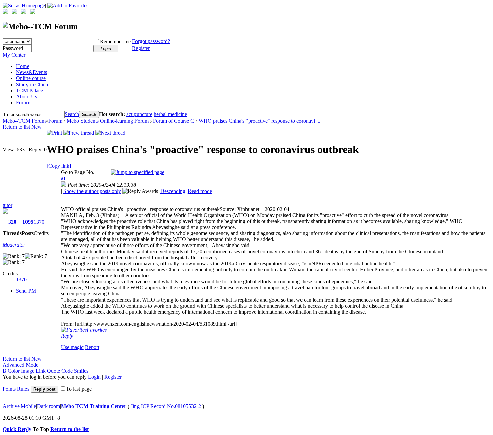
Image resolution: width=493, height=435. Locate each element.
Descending (172, 191)
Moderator (14, 245)
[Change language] (5, 12)
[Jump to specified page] (137, 172)
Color (14, 371)
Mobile (28, 406)
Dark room (48, 406)
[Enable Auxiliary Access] (14, 12)
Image (27, 371)
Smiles (81, 371)
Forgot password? (151, 41)
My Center (14, 55)
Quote (53, 371)
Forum (23, 102)
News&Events (31, 72)
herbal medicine (170, 114)
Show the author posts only (92, 191)
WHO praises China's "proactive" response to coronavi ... (259, 121)
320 (12, 222)
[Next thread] (110, 133)
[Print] (54, 133)
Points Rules (16, 389)
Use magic (72, 347)
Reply (67, 336)
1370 (39, 222)
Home (22, 66)
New (36, 127)
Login (94, 377)
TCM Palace (29, 90)
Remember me (115, 41)
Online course (31, 78)
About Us (26, 96)
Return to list (16, 127)
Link (41, 371)
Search (72, 114)
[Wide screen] (23, 12)
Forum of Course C (173, 121)
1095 (27, 222)
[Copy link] (59, 166)
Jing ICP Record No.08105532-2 (166, 406)
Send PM (26, 291)
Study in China (32, 84)
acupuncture (139, 114)
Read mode (200, 191)
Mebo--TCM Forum (24, 121)
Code (67, 371)
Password (13, 48)
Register (141, 48)
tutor (7, 205)
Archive (11, 406)
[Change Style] (32, 12)
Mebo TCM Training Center (93, 406)
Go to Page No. (77, 172)
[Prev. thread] (78, 133)
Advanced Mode (20, 365)
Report (92, 347)
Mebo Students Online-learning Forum (108, 121)
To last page (79, 389)
